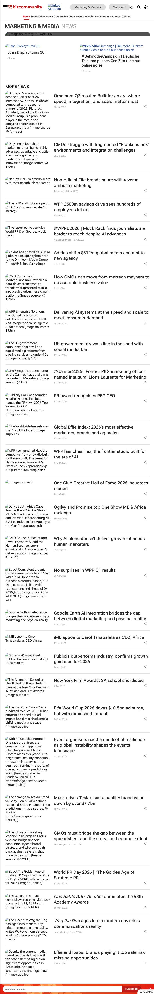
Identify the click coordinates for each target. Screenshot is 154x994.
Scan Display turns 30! (26, 52)
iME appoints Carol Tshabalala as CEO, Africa (99, 637)
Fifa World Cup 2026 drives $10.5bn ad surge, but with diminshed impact (99, 711)
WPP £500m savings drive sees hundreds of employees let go (97, 207)
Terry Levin (59, 191)
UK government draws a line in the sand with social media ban (98, 346)
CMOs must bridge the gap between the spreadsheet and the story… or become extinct (100, 836)
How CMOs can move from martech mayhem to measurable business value (101, 280)
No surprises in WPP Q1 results (85, 570)
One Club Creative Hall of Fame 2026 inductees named (101, 485)
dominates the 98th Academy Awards (98, 899)
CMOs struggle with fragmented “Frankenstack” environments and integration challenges (102, 147)
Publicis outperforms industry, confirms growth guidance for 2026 (101, 659)
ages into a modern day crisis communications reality (97, 923)
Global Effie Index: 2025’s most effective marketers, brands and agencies (94, 430)
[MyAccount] (146, 7)
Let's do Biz (146, 992)
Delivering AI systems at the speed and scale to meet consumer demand (101, 315)
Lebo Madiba (60, 932)
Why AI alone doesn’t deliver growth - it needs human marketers (99, 541)
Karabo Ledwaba (62, 239)
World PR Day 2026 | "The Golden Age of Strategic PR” (94, 875)
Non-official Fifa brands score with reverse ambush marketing (96, 182)
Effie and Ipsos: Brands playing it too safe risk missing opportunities (99, 955)
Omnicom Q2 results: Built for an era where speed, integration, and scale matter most (97, 98)
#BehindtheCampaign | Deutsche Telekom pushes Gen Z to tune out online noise (111, 61)
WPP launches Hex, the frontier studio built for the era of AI (100, 454)
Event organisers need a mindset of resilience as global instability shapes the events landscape (99, 745)
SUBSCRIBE (131, 989)
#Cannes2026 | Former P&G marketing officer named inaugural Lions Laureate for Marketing (100, 374)
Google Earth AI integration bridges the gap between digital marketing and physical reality (100, 616)
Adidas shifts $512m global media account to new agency (99, 255)
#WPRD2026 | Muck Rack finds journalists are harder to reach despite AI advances (100, 231)
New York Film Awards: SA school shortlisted (99, 680)
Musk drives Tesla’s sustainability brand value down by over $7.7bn (99, 800)
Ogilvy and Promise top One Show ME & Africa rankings (100, 510)
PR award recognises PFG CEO (84, 395)
